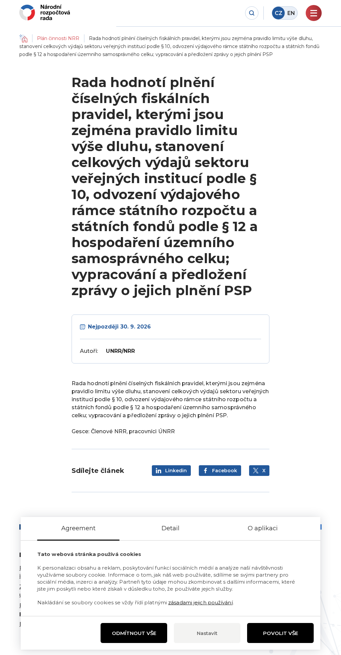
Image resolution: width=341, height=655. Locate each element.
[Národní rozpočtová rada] (44, 12)
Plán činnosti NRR (58, 38)
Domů (23, 38)
